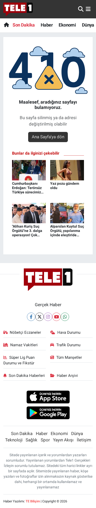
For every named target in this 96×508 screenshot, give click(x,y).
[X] (39, 317)
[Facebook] (31, 317)
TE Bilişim (33, 501)
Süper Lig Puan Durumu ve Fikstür (19, 360)
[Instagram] (48, 317)
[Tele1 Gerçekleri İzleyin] (18, 9)
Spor (45, 439)
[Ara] (80, 8)
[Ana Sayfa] (6, 25)
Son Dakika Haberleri (27, 375)
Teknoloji (14, 439)
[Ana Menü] (88, 8)
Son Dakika (24, 25)
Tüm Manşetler (69, 357)
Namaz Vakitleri (24, 345)
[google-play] (48, 413)
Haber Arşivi (67, 375)
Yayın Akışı (63, 439)
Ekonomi (67, 25)
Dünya (88, 25)
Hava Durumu (68, 332)
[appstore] (48, 397)
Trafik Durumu (68, 345)
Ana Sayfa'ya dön (48, 136)
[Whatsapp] (65, 317)
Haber (47, 25)
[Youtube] (56, 317)
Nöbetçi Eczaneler (25, 332)
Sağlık (31, 439)
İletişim (84, 439)
